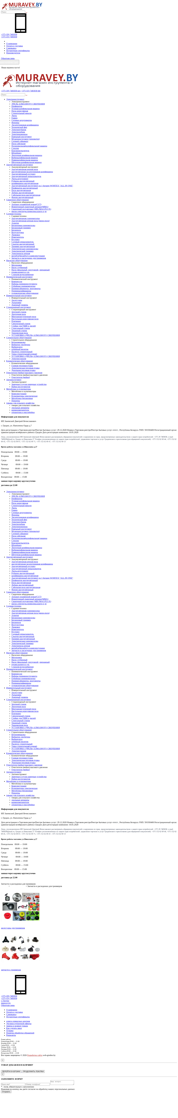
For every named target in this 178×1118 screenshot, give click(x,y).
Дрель (14, 116)
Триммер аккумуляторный (23, 246)
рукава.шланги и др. (20, 272)
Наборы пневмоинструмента (24, 284)
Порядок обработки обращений (20, 1033)
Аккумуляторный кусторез (23, 174)
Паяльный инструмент (21, 137)
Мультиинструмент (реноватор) (25, 139)
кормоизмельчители (20, 410)
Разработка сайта (34, 1055)
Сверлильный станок (20, 323)
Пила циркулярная (19, 111)
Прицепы (15, 401)
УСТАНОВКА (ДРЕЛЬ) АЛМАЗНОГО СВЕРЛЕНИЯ (35, 335)
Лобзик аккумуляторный (22, 193)
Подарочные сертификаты (18, 50)
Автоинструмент (13, 380)
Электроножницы (19, 134)
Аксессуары (16, 300)
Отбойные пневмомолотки (23, 286)
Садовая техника (13, 214)
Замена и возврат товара (17, 1026)
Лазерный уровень (19, 305)
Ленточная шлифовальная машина (26, 155)
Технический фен (19, 127)
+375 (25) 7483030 (9, 37)
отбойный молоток (19, 349)
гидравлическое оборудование (24, 293)
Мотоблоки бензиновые (22, 398)
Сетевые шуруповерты (21, 120)
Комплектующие (18, 394)
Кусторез (15, 239)
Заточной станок (18, 312)
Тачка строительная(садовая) (24, 354)
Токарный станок (19, 330)
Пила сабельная (18, 144)
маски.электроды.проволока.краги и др (29, 211)
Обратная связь (8, 58)
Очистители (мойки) (20, 377)
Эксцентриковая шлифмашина (25, 125)
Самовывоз (11, 48)
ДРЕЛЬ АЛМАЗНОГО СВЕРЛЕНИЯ (28, 104)
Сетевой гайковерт (19, 141)
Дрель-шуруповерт (19, 179)
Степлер (15, 148)
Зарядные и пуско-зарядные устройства (29, 384)
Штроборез (16, 153)
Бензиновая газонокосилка (23, 225)
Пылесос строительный (21, 352)
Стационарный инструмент (18, 307)
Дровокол (15, 235)
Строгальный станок (20, 328)
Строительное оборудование (19, 337)
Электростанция (18, 359)
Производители (13, 53)
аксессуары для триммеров (13, 928)
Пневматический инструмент (19, 277)
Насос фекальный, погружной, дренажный (30, 270)
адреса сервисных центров (18, 1021)
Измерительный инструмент (19, 295)
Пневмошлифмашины (21, 291)
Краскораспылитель (20, 151)
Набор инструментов (20, 387)
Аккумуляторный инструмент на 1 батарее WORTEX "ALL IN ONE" (42, 186)
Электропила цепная (20, 253)
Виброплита (16, 347)
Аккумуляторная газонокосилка (25, 218)
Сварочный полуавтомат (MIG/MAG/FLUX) (31, 209)
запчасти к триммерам (11, 970)
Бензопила (16, 230)
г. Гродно (5, 1001)
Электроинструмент (15, 99)
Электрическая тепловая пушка (25, 368)
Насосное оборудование (17, 260)
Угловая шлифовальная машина (25, 108)
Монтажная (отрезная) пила (23, 316)
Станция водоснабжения (22, 274)
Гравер (14, 118)
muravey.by (6, 1003)
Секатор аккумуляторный (22, 244)
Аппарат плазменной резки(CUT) (26, 204)
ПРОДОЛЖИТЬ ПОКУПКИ (33, 1071)
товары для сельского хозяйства (20, 403)
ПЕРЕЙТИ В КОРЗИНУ (11, 1071)
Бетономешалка (18, 342)
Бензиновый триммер (21, 228)
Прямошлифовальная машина (24, 160)
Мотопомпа (16, 265)
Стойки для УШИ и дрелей (23, 326)
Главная (4, 886)
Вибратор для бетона (20, 345)
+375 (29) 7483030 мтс (11, 91)
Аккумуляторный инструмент (19, 165)
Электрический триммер (22, 251)
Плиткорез (16, 321)
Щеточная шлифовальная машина (26, 162)
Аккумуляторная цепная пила (24, 169)
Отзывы (9, 1030)
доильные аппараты (20, 408)
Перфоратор (16, 106)
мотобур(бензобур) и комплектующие (28, 256)
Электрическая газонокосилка (24, 249)
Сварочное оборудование (17, 200)
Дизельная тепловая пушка (23, 370)
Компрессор (16, 281)
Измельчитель (17, 237)
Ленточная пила (18, 314)
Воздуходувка (17, 232)
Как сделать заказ (14, 1028)
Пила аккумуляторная (21, 190)
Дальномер (16, 302)
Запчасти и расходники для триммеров (28, 258)
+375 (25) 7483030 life (30, 91)
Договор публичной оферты (18, 1023)
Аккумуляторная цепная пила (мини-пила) (30, 221)
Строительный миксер (21, 113)
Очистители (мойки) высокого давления (24, 373)
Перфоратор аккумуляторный (24, 188)
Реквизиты (11, 1035)
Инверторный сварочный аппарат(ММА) (29, 207)
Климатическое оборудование (19, 361)
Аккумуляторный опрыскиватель (26, 176)
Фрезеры (15, 123)
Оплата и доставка (14, 46)
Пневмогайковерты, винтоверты (26, 288)
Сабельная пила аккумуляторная (25, 195)
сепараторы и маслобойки (23, 412)
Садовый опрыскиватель (22, 242)
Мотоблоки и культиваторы (18, 389)
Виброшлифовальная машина (24, 158)
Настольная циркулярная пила (24, 319)
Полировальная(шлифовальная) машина (29, 146)
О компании (11, 43)
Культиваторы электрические (24, 396)
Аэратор (15, 223)
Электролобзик (18, 132)
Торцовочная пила (19, 333)
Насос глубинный (19, 267)
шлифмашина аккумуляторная (24, 183)
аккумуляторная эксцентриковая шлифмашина (32, 172)
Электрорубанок (18, 130)
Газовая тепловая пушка (22, 366)
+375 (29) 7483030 (9, 34)
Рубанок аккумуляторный (22, 181)
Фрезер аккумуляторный (22, 197)
